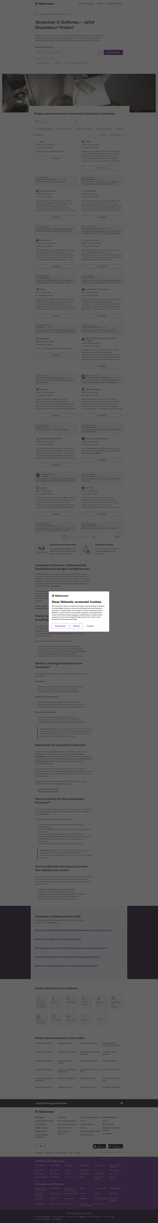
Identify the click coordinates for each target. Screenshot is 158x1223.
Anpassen (90, 626)
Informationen (74, 615)
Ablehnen (76, 626)
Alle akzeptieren (60, 626)
